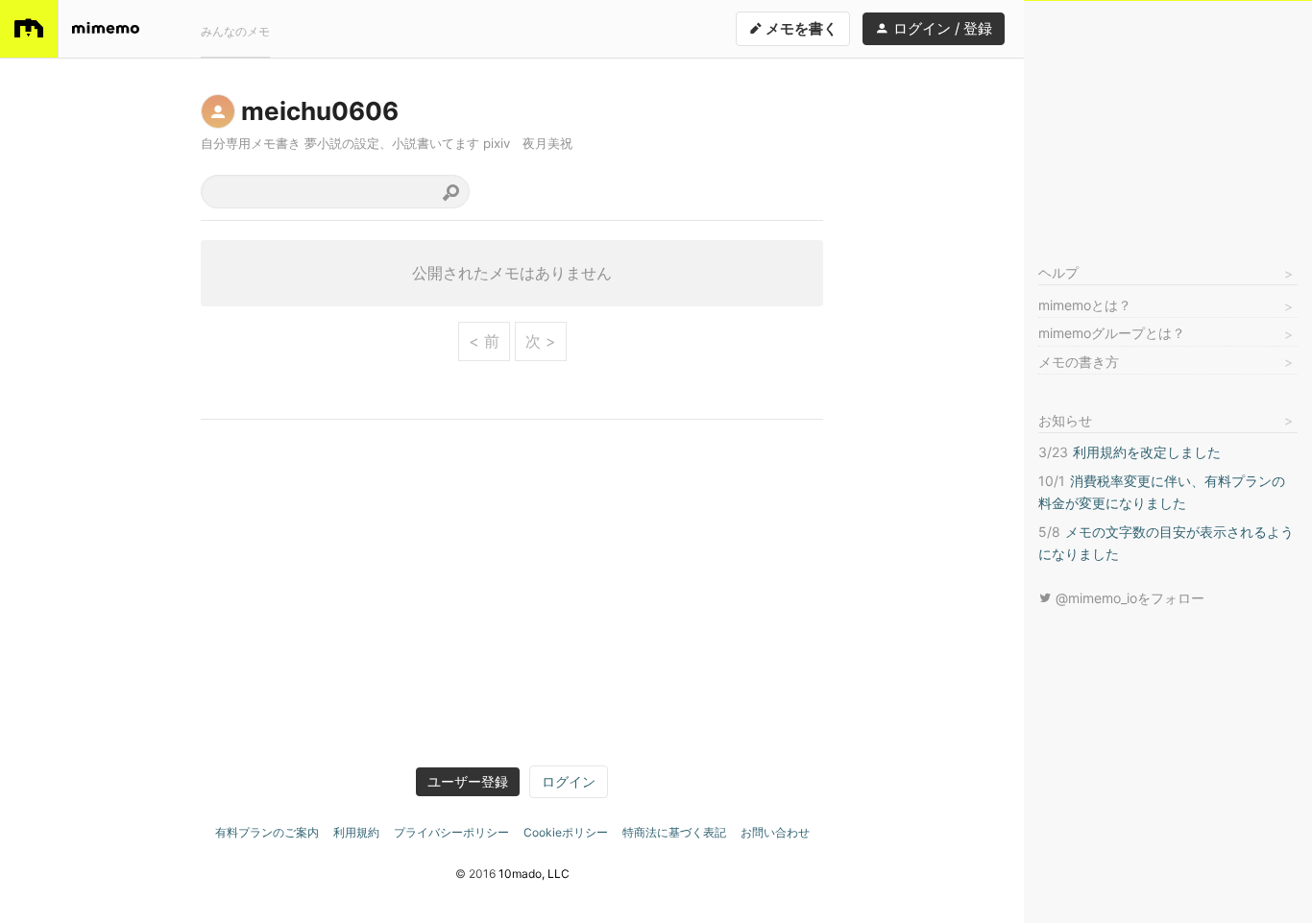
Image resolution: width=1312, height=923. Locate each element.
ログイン (568, 781)
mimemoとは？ (1084, 305)
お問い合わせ (775, 832)
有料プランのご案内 (267, 832)
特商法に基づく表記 (674, 832)
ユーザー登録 (467, 781)
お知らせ (1065, 420)
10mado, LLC (534, 873)
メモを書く (800, 28)
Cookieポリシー (565, 832)
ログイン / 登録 (940, 28)
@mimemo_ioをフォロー (1128, 598)
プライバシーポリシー (451, 832)
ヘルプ (1058, 272)
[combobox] (335, 191)
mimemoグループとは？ (1111, 333)
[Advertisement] (1168, 121)
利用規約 (356, 832)
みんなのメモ (235, 31)
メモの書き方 (1078, 361)
